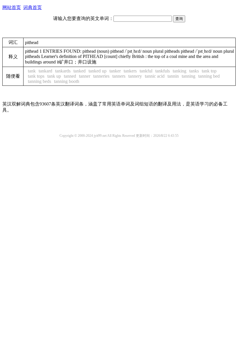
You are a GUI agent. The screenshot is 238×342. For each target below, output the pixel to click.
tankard (45, 70)
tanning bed (209, 76)
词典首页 (32, 7)
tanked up (98, 70)
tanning (188, 76)
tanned (70, 76)
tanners (118, 76)
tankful (146, 70)
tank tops (36, 76)
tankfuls (162, 70)
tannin (173, 76)
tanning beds (39, 81)
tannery (135, 76)
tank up (54, 76)
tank (32, 70)
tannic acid (155, 76)
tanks (194, 70)
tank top (209, 70)
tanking (179, 70)
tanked (79, 70)
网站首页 (11, 7)
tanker (115, 70)
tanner (84, 76)
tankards (63, 70)
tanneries (101, 76)
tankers (130, 70)
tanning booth (66, 81)
